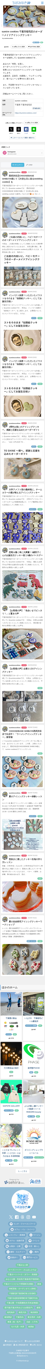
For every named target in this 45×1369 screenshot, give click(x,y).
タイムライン (19, 165)
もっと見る (22, 1171)
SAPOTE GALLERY (11, 1106)
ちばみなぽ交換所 (33, 1341)
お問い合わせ (37, 1345)
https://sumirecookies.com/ (25, 113)
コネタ (30, 165)
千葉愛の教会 (11, 1018)
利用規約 (8, 1345)
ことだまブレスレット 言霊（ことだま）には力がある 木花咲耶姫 (11, 1153)
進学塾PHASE (34, 1068)
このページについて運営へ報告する (23, 138)
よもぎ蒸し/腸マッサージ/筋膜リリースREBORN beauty (33, 1109)
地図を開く (37, 108)
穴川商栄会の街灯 (11, 1068)
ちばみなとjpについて (14, 1341)
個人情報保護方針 (21, 1345)
